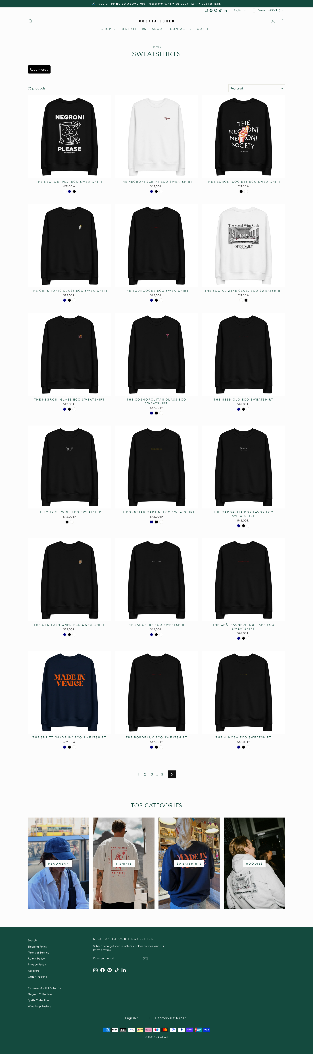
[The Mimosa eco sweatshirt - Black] (243, 747)
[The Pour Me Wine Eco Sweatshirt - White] (72, 522)
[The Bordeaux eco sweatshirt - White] (161, 747)
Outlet (204, 29)
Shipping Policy (37, 946)
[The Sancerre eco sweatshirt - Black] (156, 634)
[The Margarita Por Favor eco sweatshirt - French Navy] (238, 525)
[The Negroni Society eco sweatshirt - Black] (241, 191)
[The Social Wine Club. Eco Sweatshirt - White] (241, 300)
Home (156, 47)
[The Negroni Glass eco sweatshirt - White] (74, 409)
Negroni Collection (40, 994)
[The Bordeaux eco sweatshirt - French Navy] (151, 747)
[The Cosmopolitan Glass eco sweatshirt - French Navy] (151, 413)
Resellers (33, 970)
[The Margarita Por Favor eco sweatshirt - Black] (243, 525)
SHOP (107, 29)
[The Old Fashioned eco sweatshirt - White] (74, 634)
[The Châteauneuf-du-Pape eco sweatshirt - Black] (243, 638)
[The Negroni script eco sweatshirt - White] (161, 191)
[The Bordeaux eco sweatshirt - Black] (156, 747)
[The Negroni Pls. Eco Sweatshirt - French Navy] (69, 191)
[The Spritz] (64, 747)
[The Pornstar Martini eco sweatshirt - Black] (156, 522)
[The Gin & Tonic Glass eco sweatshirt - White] (74, 300)
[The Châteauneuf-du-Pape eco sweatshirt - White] (248, 638)
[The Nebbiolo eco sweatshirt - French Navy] (238, 409)
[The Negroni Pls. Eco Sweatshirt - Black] (74, 191)
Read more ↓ (39, 69)
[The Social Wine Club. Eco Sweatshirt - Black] (246, 300)
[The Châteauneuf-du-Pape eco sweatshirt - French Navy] (238, 638)
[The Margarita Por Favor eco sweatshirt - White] (248, 525)
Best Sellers (133, 29)
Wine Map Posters (39, 1006)
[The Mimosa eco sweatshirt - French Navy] (238, 747)
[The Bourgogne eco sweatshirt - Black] (156, 300)
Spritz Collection (38, 1000)
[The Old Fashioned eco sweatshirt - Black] (69, 634)
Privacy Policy (37, 964)
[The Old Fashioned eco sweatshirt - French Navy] (64, 634)
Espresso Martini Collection (45, 988)
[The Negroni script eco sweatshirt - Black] (156, 191)
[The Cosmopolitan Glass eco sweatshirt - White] (161, 413)
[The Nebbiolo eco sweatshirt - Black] (243, 409)
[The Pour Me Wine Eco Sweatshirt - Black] (67, 522)
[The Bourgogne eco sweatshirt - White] (161, 300)
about (158, 29)
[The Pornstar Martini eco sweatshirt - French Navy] (151, 522)
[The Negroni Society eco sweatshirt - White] (246, 191)
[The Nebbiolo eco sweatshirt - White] (248, 409)
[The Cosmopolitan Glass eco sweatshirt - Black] (156, 413)
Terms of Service (38, 952)
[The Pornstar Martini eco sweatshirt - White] (161, 522)
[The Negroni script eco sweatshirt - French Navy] (151, 191)
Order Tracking (37, 976)
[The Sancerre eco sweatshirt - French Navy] (151, 634)
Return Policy (36, 958)
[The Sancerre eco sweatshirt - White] (161, 634)
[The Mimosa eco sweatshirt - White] (248, 747)
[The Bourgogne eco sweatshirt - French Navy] (151, 300)
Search (32, 940)
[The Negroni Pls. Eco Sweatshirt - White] (64, 191)
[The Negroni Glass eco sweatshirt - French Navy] (64, 409)
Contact (179, 29)
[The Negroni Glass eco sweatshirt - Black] (69, 409)
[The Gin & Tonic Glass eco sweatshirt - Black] (69, 300)
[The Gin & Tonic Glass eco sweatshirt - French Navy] (64, 300)
